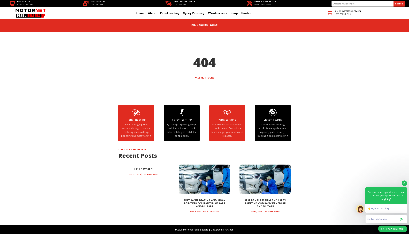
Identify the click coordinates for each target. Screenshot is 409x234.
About (152, 13)
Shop (234, 13)
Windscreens (217, 13)
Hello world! (143, 169)
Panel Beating (169, 13)
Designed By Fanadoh (222, 229)
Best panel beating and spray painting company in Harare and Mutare (204, 203)
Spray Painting (193, 13)
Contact (246, 13)
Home (140, 13)
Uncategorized (150, 174)
